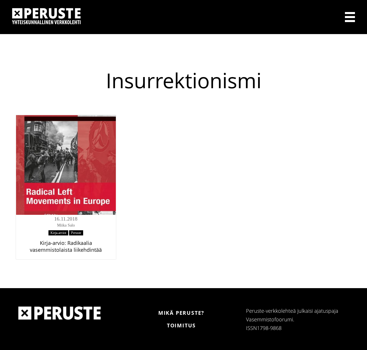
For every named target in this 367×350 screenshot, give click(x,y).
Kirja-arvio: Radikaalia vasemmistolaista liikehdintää (66, 246)
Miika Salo (66, 225)
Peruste (76, 233)
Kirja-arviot (58, 233)
